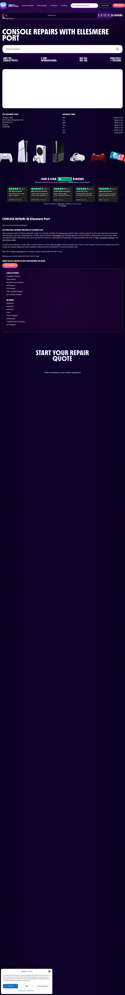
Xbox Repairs (11, 279)
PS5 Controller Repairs (14, 291)
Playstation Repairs (13, 276)
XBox (97, 238)
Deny (26, 986)
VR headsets (56, 235)
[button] (49, 971)
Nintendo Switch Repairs (15, 282)
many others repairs (9, 240)
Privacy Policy (30, 990)
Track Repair (105, 5)
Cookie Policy (22, 990)
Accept (10, 986)
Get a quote (119, 5)
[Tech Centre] (9, 5)
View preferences (42, 986)
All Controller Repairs (13, 294)
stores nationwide (18, 251)
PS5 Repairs (10, 288)
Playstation (104, 238)
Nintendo (111, 238)
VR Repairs (10, 285)
